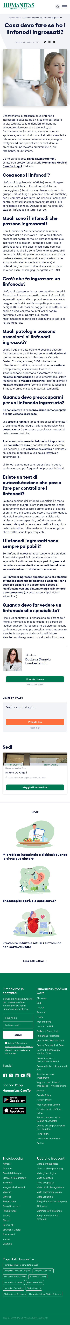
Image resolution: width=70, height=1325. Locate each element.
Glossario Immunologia (14, 1177)
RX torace (42, 1206)
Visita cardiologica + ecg (50, 1168)
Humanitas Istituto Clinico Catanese (45, 1294)
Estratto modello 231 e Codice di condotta (48, 1119)
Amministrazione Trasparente (45, 1076)
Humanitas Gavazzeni (14, 1282)
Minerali (7, 1196)
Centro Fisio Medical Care (50, 1040)
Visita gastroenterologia (49, 1192)
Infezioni (7, 1182)
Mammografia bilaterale (49, 1210)
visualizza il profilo (35, 684)
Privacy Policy (44, 1100)
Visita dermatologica (47, 1163)
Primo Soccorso (11, 1206)
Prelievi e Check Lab (47, 1031)
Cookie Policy (44, 1095)
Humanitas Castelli (37, 1276)
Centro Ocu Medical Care (50, 1045)
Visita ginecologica (46, 1173)
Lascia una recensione (48, 1138)
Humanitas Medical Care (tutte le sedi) (21, 1265)
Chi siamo (42, 998)
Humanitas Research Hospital (17, 1270)
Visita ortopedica (46, 1182)
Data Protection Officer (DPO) (49, 1111)
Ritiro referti (43, 1133)
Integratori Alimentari (14, 1187)
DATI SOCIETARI (41, 1318)
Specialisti (8, 1225)
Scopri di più (35, 728)
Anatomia (8, 1168)
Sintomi (6, 1220)
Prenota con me (35, 679)
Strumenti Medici (12, 1229)
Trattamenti (9, 1234)
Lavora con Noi (45, 1026)
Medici (40, 1007)
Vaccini (6, 1239)
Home (11, 17)
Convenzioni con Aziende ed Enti (52, 1068)
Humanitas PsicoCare (48, 1035)
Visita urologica (45, 1196)
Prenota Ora (35, 722)
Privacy (41, 1090)
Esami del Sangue (12, 1173)
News (18, 17)
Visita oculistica (45, 1177)
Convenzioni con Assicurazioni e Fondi (48, 1060)
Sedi (39, 1002)
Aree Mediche (44, 1021)
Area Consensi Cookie (48, 1104)
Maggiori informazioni (35, 787)
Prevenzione (9, 1201)
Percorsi (41, 1012)
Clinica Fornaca (34, 1288)
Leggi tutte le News (33, 961)
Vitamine (7, 1243)
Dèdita (40, 1143)
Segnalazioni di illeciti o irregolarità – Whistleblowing (51, 1084)
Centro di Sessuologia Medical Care (48, 1052)
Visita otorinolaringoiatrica (50, 1187)
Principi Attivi (9, 1210)
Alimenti (7, 1163)
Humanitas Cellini (35, 1282)
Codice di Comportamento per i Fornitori (51, 1127)
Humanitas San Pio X (43, 1270)
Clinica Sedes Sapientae (15, 1294)
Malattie (7, 1192)
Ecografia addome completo (52, 1201)
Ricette (6, 1215)
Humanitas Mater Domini (15, 1276)
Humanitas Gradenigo (13, 1288)
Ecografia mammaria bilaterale (47, 1217)
